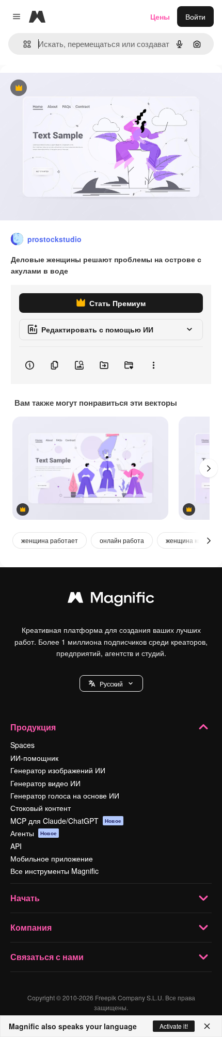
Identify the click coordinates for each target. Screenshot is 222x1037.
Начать (25, 898)
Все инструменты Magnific (54, 871)
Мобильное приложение (51, 858)
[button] (111, 683)
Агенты (33, 833)
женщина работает (49, 540)
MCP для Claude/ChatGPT (65, 821)
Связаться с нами (47, 957)
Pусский (111, 683)
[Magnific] (111, 600)
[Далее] (208, 468)
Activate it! (174, 1026)
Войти (195, 16)
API (16, 846)
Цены (160, 16)
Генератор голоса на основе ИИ (64, 795)
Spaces (22, 745)
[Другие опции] (153, 365)
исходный (69, 88)
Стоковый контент (40, 808)
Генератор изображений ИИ (57, 770)
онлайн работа (122, 540)
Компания (31, 927)
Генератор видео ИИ (45, 783)
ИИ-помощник (34, 758)
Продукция (33, 727)
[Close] (207, 1026)
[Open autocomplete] (23, 44)
